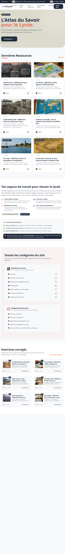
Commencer (8, 39)
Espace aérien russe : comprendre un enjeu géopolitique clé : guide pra (20, 380)
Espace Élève (57, 6)
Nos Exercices (31, 6)
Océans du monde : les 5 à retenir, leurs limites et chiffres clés (48, 121)
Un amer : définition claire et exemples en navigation (14, 159)
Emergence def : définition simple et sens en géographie (52, 380)
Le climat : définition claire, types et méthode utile (46, 83)
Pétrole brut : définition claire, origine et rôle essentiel (15, 83)
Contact (51, 5)
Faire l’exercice (25, 371)
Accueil (14, 5)
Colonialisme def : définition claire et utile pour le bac (14, 120)
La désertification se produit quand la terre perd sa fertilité (21, 364)
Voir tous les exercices (56, 355)
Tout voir (61, 57)
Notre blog (21, 6)
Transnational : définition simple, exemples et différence (52, 364)
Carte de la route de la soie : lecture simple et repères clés (47, 159)
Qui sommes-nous (41, 6)
